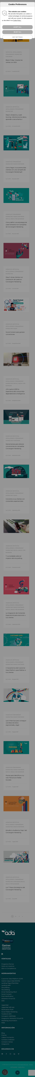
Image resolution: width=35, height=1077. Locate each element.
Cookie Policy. (17, 20)
